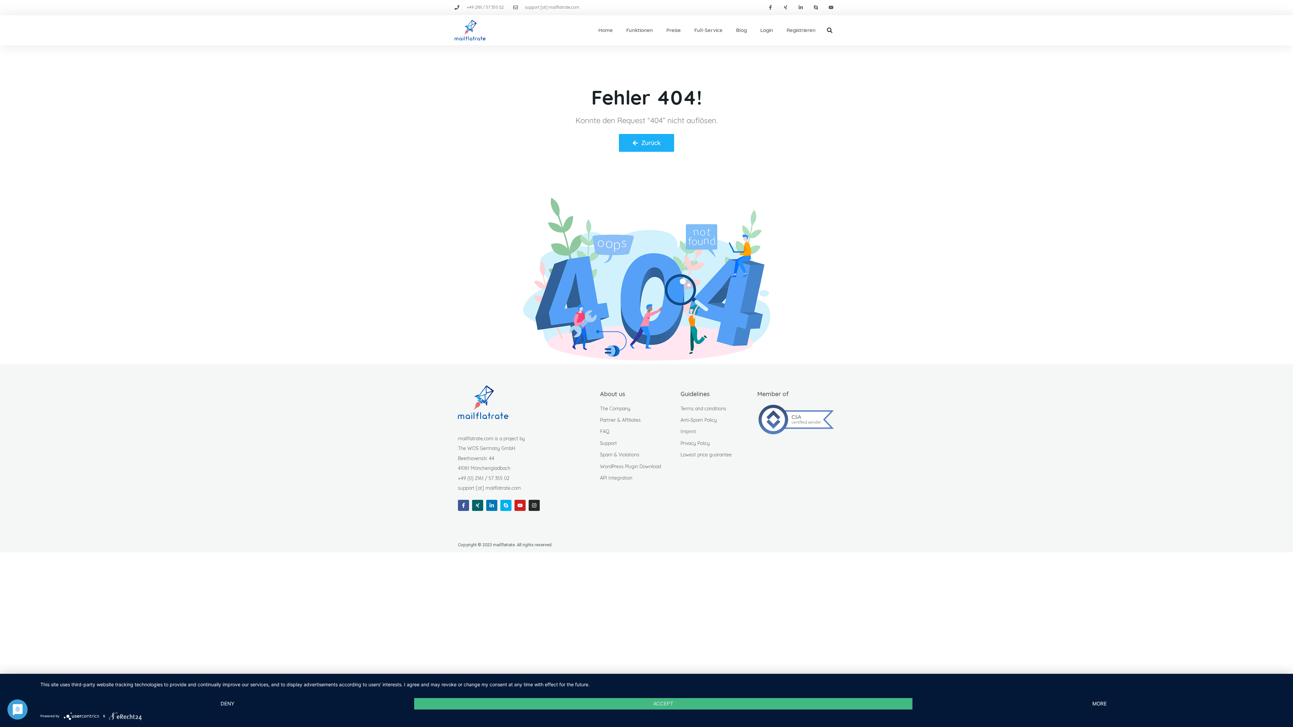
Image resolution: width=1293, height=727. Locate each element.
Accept (663, 703)
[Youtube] (830, 7)
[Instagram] (534, 505)
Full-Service (708, 30)
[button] (830, 30)
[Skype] (815, 7)
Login (766, 30)
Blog (741, 30)
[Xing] (785, 7)
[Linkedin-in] (800, 7)
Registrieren (801, 30)
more (1099, 703)
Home (605, 30)
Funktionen (639, 30)
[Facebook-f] (770, 7)
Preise (673, 30)
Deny (227, 703)
